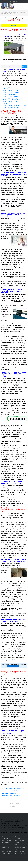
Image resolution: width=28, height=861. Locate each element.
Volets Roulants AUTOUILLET (11, 92)
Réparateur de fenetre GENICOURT (10, 793)
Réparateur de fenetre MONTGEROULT (10, 790)
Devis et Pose (4, 12)
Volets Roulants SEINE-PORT (11, 107)
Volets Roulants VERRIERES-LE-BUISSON (15, 105)
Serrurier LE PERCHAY (14, 803)
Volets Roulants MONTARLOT (11, 90)
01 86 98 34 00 (14, 1)
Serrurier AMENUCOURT (13, 806)
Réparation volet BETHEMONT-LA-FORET (20, 847)
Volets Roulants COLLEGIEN (11, 98)
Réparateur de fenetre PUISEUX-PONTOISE (11, 797)
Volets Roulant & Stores (13, 12)
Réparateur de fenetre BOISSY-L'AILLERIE (11, 795)
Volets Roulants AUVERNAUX (11, 100)
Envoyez (24, 66)
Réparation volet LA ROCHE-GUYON (20, 842)
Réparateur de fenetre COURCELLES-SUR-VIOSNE (13, 788)
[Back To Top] (24, 857)
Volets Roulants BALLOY (10, 94)
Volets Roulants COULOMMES (11, 96)
